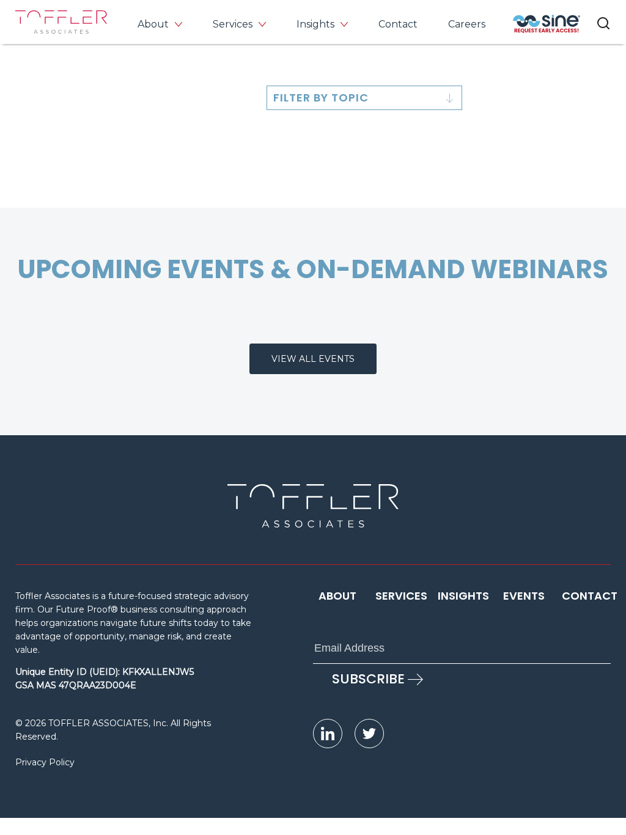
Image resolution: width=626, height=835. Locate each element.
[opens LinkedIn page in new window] (328, 733)
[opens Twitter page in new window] (369, 733)
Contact (398, 24)
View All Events (313, 358)
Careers (466, 24)
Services (232, 24)
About (153, 24)
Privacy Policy (45, 762)
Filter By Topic (321, 97)
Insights (315, 24)
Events (524, 595)
